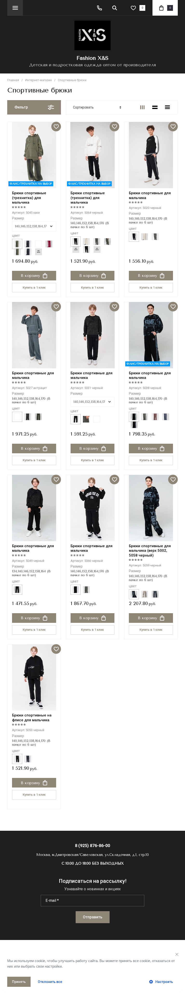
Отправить (92, 917)
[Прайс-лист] (167, 107)
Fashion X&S (92, 58)
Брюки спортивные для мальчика (33, 548)
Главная (13, 80)
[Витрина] (142, 107)
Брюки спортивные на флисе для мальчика (32, 717)
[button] (15, 8)
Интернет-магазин (38, 80)
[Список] (155, 107)
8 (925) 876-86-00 (92, 845)
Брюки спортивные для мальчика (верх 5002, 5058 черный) (150, 551)
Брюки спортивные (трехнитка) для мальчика (29, 198)
